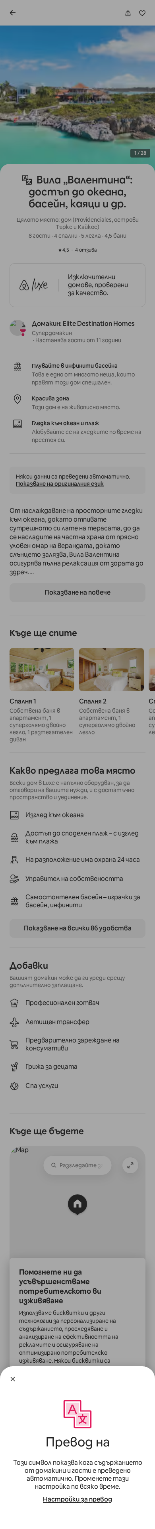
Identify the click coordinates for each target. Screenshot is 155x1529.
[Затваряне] (13, 1379)
